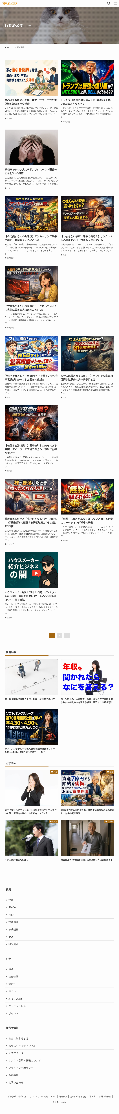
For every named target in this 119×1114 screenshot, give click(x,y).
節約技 (12, 984)
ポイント (13, 1013)
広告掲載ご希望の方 (17, 1096)
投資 (11, 900)
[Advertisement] (87, 156)
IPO (11, 937)
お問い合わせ (16, 1082)
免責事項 (13, 1075)
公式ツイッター (17, 1053)
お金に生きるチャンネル (22, 1045)
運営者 (92, 1096)
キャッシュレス (17, 1006)
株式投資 (13, 929)
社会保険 (13, 976)
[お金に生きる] (9, 3)
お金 (11, 969)
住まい (12, 991)
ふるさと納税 (16, 998)
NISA (11, 914)
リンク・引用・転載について (25, 1060)
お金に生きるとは (18, 1038)
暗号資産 (13, 944)
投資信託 (13, 922)
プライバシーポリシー (21, 1067)
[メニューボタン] (115, 3)
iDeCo (12, 907)
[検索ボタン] (108, 3)
